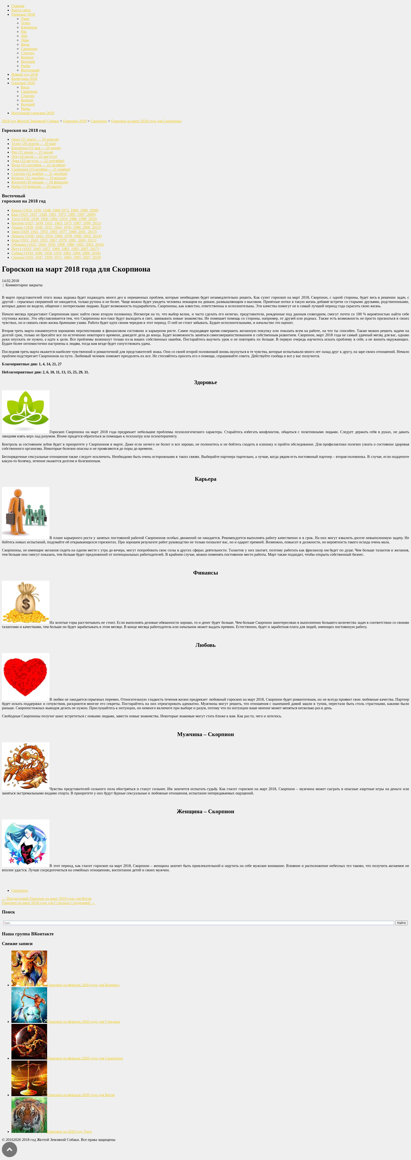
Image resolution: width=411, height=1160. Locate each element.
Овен (25, 19)
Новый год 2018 (24, 74)
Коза (53, 240)
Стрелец (27, 53)
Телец (25, 23)
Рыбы (25, 66)
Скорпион (29, 49)
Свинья (56, 257)
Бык (53, 215)
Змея (54, 232)
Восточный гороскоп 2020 (32, 113)
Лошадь (56, 236)
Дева (25, 40)
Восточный (30, 70)
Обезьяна (57, 245)
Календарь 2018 (24, 79)
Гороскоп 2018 (23, 14)
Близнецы (29, 27)
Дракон (56, 227)
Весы (25, 44)
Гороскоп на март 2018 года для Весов (47, 899)
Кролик (56, 223)
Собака (56, 253)
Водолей (28, 61)
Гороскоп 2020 (23, 83)
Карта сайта (21, 10)
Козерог (27, 57)
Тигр (54, 219)
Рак (24, 32)
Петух (55, 249)
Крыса (54, 210)
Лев (24, 36)
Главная (17, 6)
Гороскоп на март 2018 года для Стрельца (48, 903)
